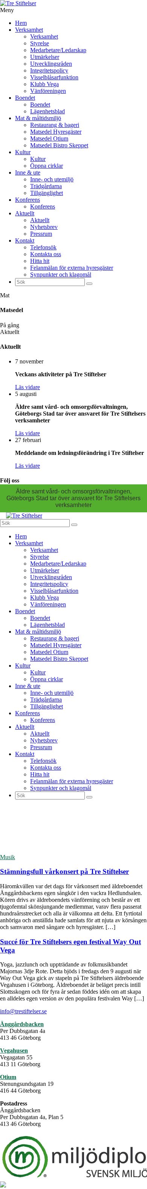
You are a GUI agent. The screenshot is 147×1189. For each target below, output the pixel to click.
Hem (21, 23)
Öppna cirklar (46, 165)
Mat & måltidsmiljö (38, 118)
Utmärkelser (44, 57)
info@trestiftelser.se (23, 1011)
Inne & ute (27, 172)
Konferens (27, 199)
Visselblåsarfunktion (54, 77)
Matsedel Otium (49, 138)
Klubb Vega (44, 84)
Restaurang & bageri (54, 125)
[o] (89, 284)
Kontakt (24, 240)
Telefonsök (43, 247)
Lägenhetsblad (47, 111)
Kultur (23, 152)
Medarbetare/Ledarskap (58, 50)
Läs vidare (27, 387)
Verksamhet (29, 29)
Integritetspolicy (49, 70)
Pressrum (41, 233)
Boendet (25, 97)
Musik (7, 857)
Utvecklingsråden (51, 63)
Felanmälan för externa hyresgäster (71, 267)
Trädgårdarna (46, 186)
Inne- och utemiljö (52, 179)
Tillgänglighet (46, 193)
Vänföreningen (48, 91)
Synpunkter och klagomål (60, 274)
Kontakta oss (45, 254)
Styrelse (39, 43)
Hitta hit (39, 261)
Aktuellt (24, 213)
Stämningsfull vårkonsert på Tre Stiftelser (64, 871)
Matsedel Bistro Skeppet (59, 145)
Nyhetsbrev (44, 227)
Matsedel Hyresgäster (55, 131)
